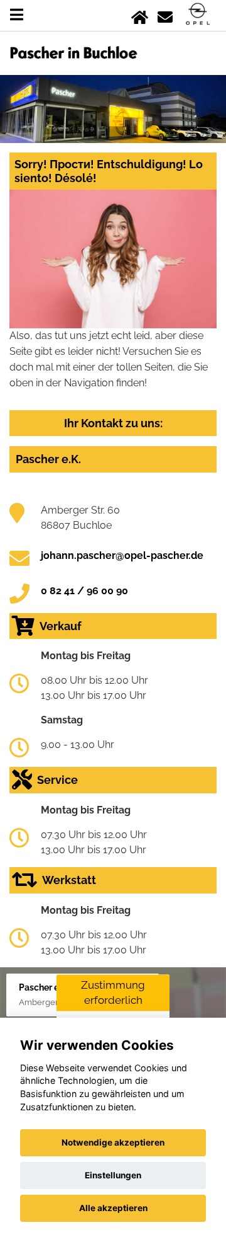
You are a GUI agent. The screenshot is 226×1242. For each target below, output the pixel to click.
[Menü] (16, 14)
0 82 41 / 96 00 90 (84, 591)
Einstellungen (113, 1175)
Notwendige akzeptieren (113, 1142)
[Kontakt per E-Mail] (165, 15)
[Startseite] (139, 15)
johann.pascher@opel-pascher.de (122, 555)
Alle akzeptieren (113, 1208)
